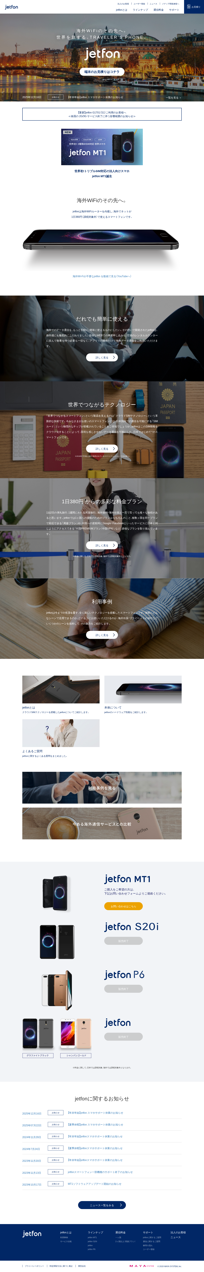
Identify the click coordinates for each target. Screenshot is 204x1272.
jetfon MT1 (92, 1237)
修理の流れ (148, 1245)
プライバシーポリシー (34, 1266)
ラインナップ (140, 10)
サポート (174, 10)
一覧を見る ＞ (174, 97)
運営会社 (82, 1266)
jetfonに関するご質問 (152, 1237)
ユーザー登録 (139, 3)
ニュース (153, 3)
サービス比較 (66, 1241)
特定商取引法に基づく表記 (61, 1266)
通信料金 (158, 10)
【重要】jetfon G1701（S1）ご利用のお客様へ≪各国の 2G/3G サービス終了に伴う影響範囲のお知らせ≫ (102, 114)
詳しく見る (102, 449)
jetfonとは (121, 10)
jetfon (90, 1245)
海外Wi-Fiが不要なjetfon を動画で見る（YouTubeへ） (102, 276)
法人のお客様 (123, 3)
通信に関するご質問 (151, 1241)
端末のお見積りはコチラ (102, 71)
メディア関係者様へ (170, 3)
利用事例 (64, 1237)
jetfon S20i (92, 1241)
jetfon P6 (91, 1249)
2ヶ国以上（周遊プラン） (125, 1241)
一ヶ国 (118, 1237)
